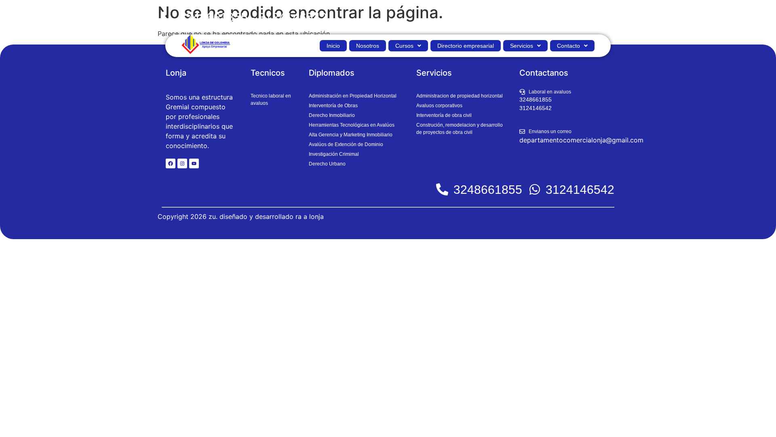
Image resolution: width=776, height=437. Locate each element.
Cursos (404, 45)
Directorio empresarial (465, 45)
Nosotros (367, 45)
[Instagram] (182, 163)
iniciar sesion (593, 17)
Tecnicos (268, 73)
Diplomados (331, 73)
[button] (408, 45)
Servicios (521, 45)
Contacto (568, 45)
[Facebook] (170, 163)
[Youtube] (194, 163)
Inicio (333, 45)
